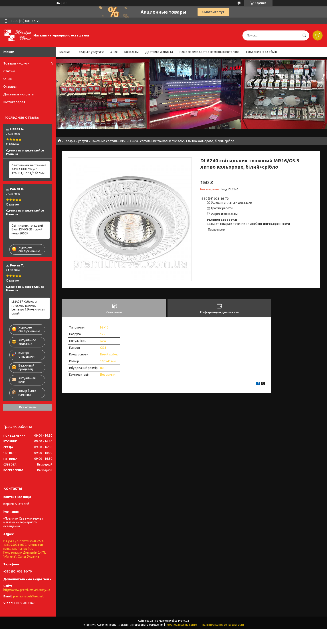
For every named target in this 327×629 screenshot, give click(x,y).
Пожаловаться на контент (183, 624)
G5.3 (103, 347)
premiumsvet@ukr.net (28, 596)
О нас (114, 52)
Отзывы (9, 86)
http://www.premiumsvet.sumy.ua (26, 590)
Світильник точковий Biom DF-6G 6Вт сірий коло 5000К (27, 229)
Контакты (131, 52)
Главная (64, 52)
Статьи (9, 71)
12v (102, 334)
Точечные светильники (108, 141)
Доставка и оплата (159, 52)
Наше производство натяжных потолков (210, 52)
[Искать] (304, 35)
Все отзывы (27, 407)
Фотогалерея (14, 102)
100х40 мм (108, 361)
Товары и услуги (89, 52)
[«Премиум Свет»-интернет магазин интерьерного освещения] (17, 35)
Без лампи (107, 374)
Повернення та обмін (261, 52)
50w (103, 341)
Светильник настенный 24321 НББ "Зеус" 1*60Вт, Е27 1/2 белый (29, 169)
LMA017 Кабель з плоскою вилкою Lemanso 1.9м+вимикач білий (28, 307)
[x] (263, 384)
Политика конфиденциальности (223, 624)
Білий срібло (109, 354)
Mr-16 (104, 327)
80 (102, 368)
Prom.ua (183, 620)
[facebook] (258, 384)
